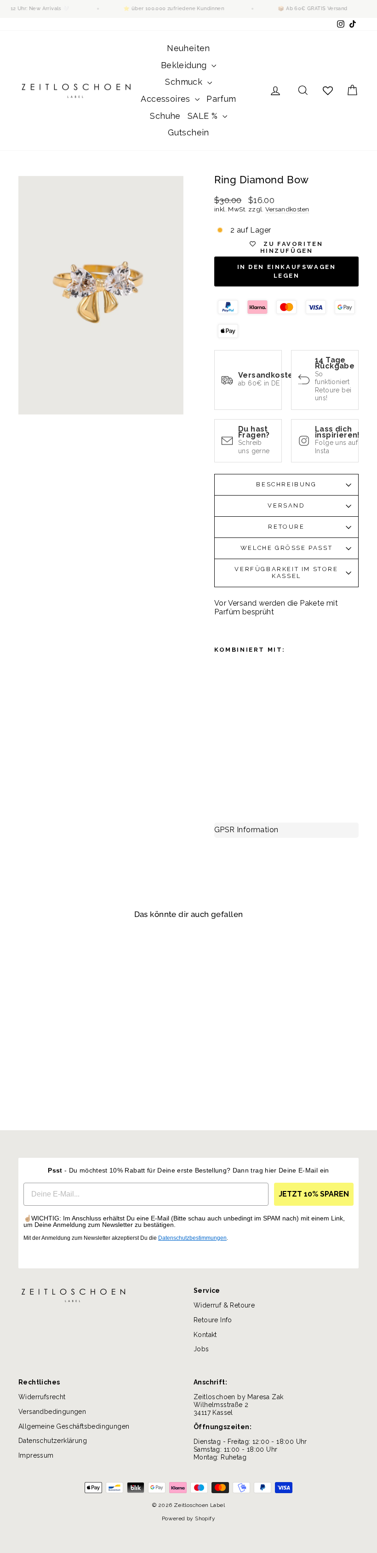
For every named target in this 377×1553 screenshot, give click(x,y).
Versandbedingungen (52, 1411)
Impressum (36, 1455)
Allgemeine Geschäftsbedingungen (73, 1426)
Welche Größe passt (286, 547)
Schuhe (165, 116)
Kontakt (205, 1334)
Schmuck (185, 82)
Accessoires (167, 99)
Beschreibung (286, 484)
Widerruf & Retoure (224, 1305)
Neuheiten (188, 48)
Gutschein (188, 132)
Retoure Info (213, 1320)
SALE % (204, 116)
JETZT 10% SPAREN (314, 1194)
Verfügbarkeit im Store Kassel (286, 572)
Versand (286, 505)
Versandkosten (287, 209)
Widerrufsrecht (42, 1397)
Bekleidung (185, 65)
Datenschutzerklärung (52, 1440)
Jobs (201, 1349)
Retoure (286, 526)
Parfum (221, 99)
